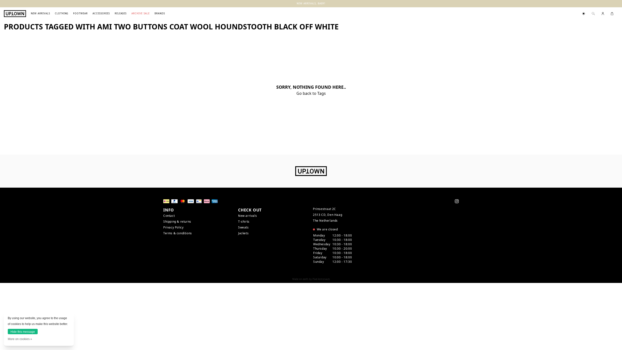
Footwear (80, 13)
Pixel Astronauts (321, 279)
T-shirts (244, 221)
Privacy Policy (173, 227)
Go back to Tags (311, 93)
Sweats (243, 227)
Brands (160, 13)
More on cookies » (20, 339)
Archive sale (140, 13)
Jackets (243, 233)
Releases (121, 13)
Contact (169, 216)
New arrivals (40, 13)
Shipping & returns (177, 221)
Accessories (101, 13)
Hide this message (22, 331)
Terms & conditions (177, 233)
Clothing (62, 13)
